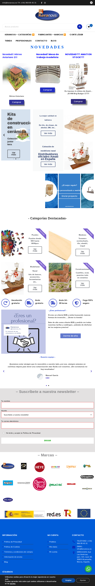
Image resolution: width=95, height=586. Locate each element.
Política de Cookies (12, 547)
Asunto (4, 411)
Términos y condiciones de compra (18, 552)
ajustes (12, 584)
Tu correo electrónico (9, 421)
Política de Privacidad (13, 542)
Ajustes (83, 580)
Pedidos (52, 542)
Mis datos (53, 547)
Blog (6, 562)
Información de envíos (13, 557)
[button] (4, 135)
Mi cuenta (53, 552)
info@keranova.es (84, 549)
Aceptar (68, 580)
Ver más (48, 133)
